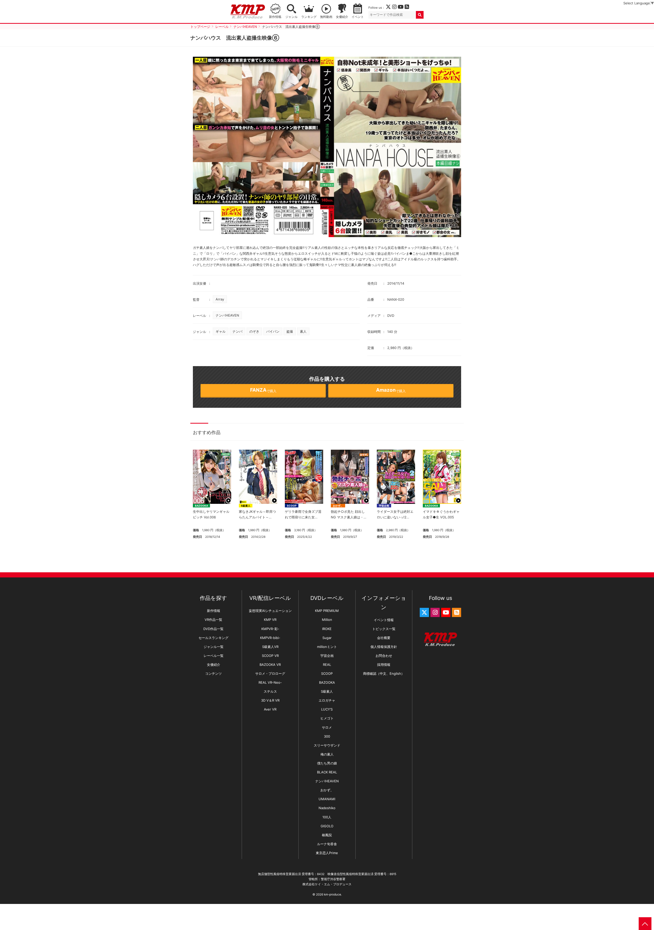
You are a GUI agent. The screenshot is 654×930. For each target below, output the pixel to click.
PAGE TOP (645, 923)
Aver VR (270, 709)
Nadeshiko (327, 808)
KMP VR (270, 620)
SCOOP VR (270, 656)
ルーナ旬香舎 (327, 844)
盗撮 (289, 331)
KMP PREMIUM (327, 611)
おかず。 (338, 505)
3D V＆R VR (270, 700)
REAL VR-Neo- (270, 682)
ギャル (221, 331)
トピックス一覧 (383, 629)
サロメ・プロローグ (270, 673)
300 (327, 736)
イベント (358, 17)
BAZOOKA (201, 505)
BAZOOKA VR (270, 664)
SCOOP (291, 505)
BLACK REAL (327, 772)
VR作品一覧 (213, 620)
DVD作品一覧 (213, 629)
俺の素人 (327, 754)
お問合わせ (384, 656)
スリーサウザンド (327, 745)
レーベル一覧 (214, 656)
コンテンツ (213, 673)
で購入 (263, 390)
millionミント (327, 647)
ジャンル (291, 17)
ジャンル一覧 (214, 647)
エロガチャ (327, 700)
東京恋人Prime (327, 853)
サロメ (327, 727)
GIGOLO (327, 826)
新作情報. (275, 17)
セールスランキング (213, 638)
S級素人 (245, 505)
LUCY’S (327, 709)
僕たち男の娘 (327, 763)
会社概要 (383, 638)
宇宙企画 (384, 505)
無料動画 (326, 17)
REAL (327, 664)
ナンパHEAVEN (227, 315)
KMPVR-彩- (270, 629)
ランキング (309, 17)
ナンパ (237, 331)
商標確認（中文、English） (383, 673)
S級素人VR (270, 647)
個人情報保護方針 (383, 647)
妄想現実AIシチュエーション (270, 611)
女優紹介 (342, 17)
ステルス (270, 691)
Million (327, 620)
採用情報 (383, 664)
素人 (303, 331)
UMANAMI (327, 799)
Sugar (327, 638)
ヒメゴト (327, 718)
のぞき (254, 331)
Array (220, 299)
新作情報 (213, 611)
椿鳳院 (327, 835)
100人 (326, 817)
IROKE (327, 629)
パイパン (272, 331)
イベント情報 (384, 620)
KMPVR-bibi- (270, 638)
